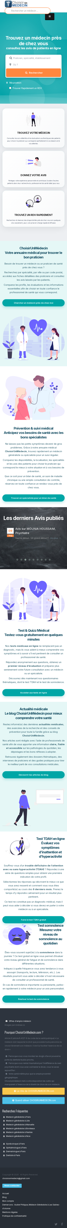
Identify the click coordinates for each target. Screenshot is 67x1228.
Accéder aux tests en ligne (33, 692)
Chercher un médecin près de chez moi (33, 303)
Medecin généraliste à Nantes (19, 1132)
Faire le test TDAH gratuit (33, 919)
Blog (4, 1197)
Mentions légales (10, 1212)
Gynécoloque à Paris (15, 1144)
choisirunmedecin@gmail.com (16, 1178)
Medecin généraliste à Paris (18, 1117)
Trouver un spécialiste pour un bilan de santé (33, 498)
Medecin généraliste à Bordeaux (20, 1128)
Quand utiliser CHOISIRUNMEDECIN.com (35, 1100)
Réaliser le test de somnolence (33, 999)
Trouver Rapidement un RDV (27, 88)
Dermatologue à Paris (16, 1151)
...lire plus (54, 538)
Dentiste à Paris (13, 1155)
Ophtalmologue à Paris (16, 1148)
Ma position (15, 82)
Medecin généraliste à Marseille (20, 1125)
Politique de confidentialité (14, 1216)
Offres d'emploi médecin (19, 1021)
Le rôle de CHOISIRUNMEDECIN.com (35, 1091)
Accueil (5, 1193)
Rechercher (35, 72)
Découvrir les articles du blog (33, 775)
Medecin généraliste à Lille (18, 1121)
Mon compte (8, 1201)
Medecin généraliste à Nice (18, 1136)
